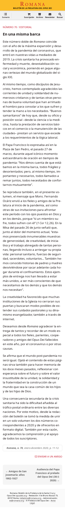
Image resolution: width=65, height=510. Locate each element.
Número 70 (10, 27)
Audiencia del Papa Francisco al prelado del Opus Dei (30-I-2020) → (47, 475)
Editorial (25, 27)
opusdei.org (21, 495)
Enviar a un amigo (50, 456)
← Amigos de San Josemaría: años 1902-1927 (16, 475)
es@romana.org (16, 500)
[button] (6, 15)
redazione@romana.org (30, 498)
